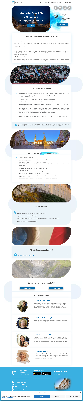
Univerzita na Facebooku (20, 382)
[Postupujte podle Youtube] (60, 8)
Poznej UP (31, 25)
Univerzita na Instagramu (20, 389)
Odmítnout (57, 396)
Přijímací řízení (56, 288)
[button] (80, 392)
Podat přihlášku (62, 24)
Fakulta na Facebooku (20, 384)
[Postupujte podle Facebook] (56, 8)
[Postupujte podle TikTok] (69, 8)
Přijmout (42, 396)
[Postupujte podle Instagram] (65, 8)
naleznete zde (40, 119)
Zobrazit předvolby (74, 396)
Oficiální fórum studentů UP (21, 386)
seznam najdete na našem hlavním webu (26, 255)
